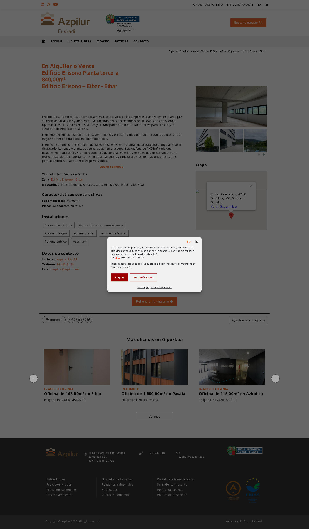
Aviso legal (143, 287)
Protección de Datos (161, 287)
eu (189, 242)
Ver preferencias (144, 277)
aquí (118, 257)
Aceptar (119, 277)
